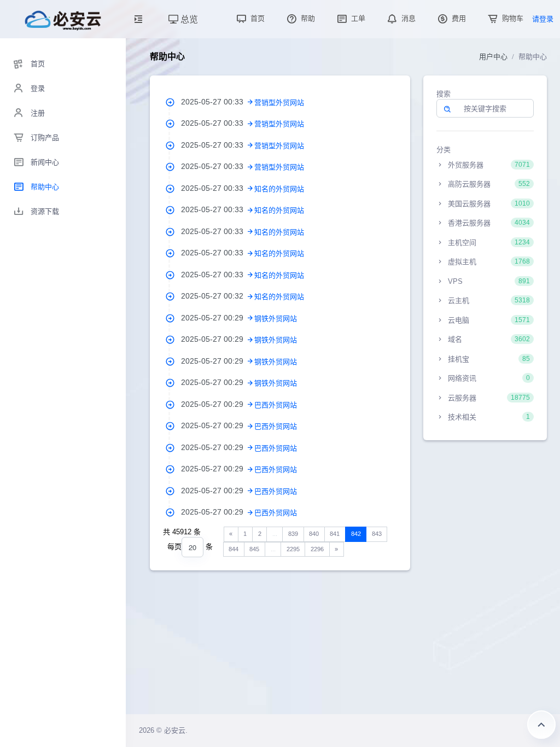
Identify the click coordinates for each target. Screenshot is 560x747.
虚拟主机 (488, 262)
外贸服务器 (488, 165)
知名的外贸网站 (279, 189)
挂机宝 (488, 359)
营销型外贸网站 (279, 102)
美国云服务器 (488, 204)
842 (356, 533)
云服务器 (488, 398)
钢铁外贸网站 (275, 318)
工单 (357, 18)
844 (233, 549)
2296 (317, 549)
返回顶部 (541, 724)
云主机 (488, 300)
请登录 (542, 19)
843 (377, 533)
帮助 (307, 18)
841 (335, 533)
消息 (407, 18)
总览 (188, 19)
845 (254, 549)
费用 (458, 18)
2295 (293, 549)
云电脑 (488, 320)
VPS (488, 281)
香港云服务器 (488, 223)
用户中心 (493, 56)
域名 (488, 339)
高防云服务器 (488, 184)
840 (314, 533)
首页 (256, 18)
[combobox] (192, 547)
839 (293, 533)
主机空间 (488, 242)
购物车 (511, 18)
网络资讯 (488, 378)
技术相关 (488, 417)
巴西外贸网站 (275, 405)
